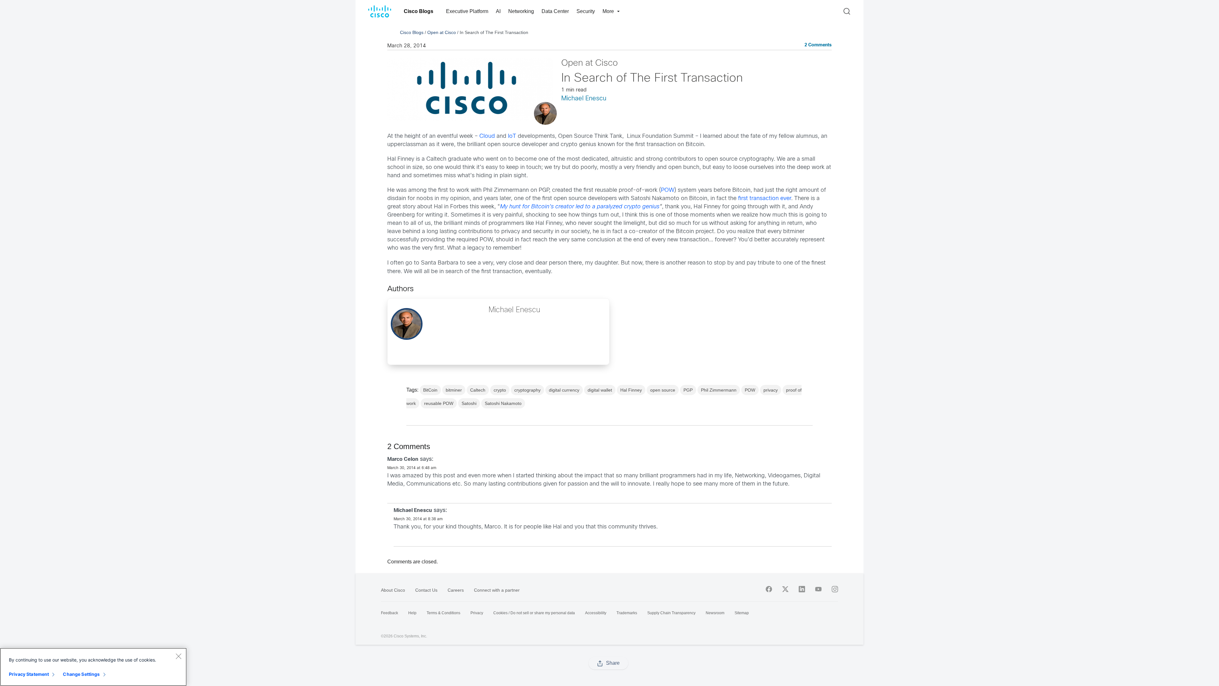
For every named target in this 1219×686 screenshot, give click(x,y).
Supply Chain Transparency (671, 613)
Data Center (555, 11)
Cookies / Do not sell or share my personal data (534, 613)
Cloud (487, 136)
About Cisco (393, 590)
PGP (688, 390)
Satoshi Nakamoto (503, 403)
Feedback (389, 613)
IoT (512, 136)
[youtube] (818, 589)
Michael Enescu (583, 99)
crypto (500, 390)
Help (412, 613)
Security (585, 11)
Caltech (477, 390)
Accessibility (595, 613)
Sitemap (742, 613)
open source (662, 390)
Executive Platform (467, 11)
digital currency (564, 390)
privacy (770, 390)
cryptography (527, 390)
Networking (521, 11)
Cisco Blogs (418, 11)
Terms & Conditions (443, 613)
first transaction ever (764, 198)
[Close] (178, 656)
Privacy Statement (29, 674)
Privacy (476, 613)
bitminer (454, 390)
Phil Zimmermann (718, 390)
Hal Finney (631, 390)
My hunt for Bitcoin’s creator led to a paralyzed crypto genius (579, 207)
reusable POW (438, 403)
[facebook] (769, 589)
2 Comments (818, 45)
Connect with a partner (497, 590)
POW (667, 190)
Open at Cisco (441, 32)
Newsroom (715, 613)
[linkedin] (802, 589)
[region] (93, 667)
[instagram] (835, 589)
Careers (456, 590)
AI (498, 11)
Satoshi (469, 403)
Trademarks (626, 613)
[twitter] (785, 589)
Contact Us (426, 590)
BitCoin (430, 390)
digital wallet (600, 390)
